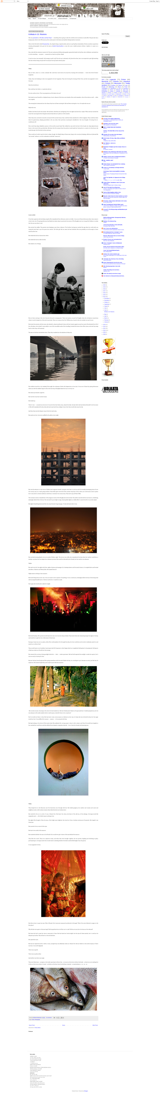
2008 (104, 334)
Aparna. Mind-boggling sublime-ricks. (112, 192)
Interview (126, 95)
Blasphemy (113, 88)
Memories (117, 83)
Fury (120, 88)
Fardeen (113, 85)
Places (120, 85)
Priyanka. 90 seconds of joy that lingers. (112, 134)
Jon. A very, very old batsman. (110, 228)
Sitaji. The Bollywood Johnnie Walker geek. (113, 204)
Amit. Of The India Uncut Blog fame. (111, 187)
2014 (104, 296)
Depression (120, 96)
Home (63, 1025)
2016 (104, 292)
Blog (30, 18)
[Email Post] (54, 1017)
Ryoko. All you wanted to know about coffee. (113, 246)
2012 (104, 326)
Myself (34, 18)
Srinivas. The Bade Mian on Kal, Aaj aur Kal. (113, 130)
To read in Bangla (42, 18)
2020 (104, 285)
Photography (37, 1019)
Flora (115, 95)
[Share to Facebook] (61, 1017)
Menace (105, 267)
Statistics (108, 96)
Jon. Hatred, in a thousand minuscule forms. (113, 276)
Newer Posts (32, 1025)
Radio (103, 98)
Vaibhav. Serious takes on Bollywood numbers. (114, 156)
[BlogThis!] (58, 1017)
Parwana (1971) (106, 244)
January (106, 322)
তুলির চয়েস (105, 128)
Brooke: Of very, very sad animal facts (112, 239)
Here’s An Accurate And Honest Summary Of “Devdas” (114, 263)
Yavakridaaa (105, 210)
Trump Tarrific (106, 168)
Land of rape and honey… (108, 237)
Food (125, 87)
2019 (104, 287)
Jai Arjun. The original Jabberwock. (111, 118)
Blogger (86, 1091)
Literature (126, 81)
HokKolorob (104, 94)
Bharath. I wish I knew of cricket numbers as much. (115, 196)
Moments (105, 81)
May (105, 314)
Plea (129, 94)
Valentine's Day (106, 271)
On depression (73, 18)
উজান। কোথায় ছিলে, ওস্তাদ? (108, 160)
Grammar (118, 91)
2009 (104, 332)
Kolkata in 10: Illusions (37, 34)
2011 (104, 328)
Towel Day (125, 89)
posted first (35, 38)
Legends (113, 79)
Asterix (104, 95)
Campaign (126, 96)
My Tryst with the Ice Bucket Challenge (111, 193)
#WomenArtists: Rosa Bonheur (109, 135)
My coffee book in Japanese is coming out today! (113, 247)
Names (111, 91)
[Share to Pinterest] (63, 1017)
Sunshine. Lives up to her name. (110, 123)
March (105, 318)
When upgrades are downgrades (110, 124)
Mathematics (118, 94)
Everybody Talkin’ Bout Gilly (109, 226)
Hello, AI (105, 132)
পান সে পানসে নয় (105, 144)
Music (119, 87)
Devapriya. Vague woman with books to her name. (115, 201)
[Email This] (57, 1017)
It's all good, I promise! (107, 149)
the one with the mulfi (107, 202)
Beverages (110, 95)
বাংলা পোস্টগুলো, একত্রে (52, 18)
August (106, 306)
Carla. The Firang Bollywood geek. (111, 250)
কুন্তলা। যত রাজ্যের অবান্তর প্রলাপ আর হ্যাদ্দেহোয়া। (112, 127)
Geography (120, 95)
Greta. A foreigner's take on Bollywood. (112, 243)
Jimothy (105, 222)
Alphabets (104, 92)
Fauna (111, 89)
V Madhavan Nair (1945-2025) (109, 140)
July (105, 308)
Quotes (103, 96)
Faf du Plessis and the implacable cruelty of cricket (113, 229)
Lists (126, 85)
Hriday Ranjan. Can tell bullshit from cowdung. (114, 164)
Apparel (114, 96)
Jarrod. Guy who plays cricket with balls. (112, 224)
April (105, 316)
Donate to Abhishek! (62, 18)
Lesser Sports (111, 94)
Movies (124, 94)
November (106, 300)
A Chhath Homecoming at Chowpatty (110, 157)
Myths (121, 92)
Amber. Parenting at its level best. (111, 269)
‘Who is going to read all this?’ (109, 165)
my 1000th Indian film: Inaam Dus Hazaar (111, 233)
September (107, 304)
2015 (104, 294)
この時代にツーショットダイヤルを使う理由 (112, 180)
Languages (104, 89)
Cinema (116, 81)
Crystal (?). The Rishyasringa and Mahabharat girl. (115, 209)
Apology (109, 92)
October (106, 302)
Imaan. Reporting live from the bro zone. (112, 262)
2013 (104, 324)
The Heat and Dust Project (46, 38)
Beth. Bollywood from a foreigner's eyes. (113, 232)
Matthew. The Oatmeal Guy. (109, 221)
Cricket (107, 83)
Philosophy (125, 91)
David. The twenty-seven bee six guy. (112, 273)
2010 (104, 330)
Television (126, 92)
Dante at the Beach (107, 260)
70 (105, 60)
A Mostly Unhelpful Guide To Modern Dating (112, 185)
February (118, 89)
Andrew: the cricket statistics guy (111, 254)
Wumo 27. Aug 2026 (107, 218)
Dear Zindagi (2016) (107, 251)
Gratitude (115, 92)
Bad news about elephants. (108, 240)
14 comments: (49, 1017)
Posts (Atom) (37, 1027)
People (103, 87)
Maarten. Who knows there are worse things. (113, 235)
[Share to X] (60, 1017)
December (106, 298)
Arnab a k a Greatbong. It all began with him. (113, 167)
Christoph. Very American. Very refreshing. (113, 259)
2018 (104, 289)
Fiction (33, 1019)
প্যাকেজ (104, 161)
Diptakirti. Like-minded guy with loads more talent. (115, 151)
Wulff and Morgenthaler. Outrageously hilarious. (114, 217)
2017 (104, 290)
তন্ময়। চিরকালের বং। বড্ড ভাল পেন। (109, 143)
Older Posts (95, 1025)
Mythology (111, 87)
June (105, 310)
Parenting (125, 88)
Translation (105, 88)
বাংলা (103, 79)
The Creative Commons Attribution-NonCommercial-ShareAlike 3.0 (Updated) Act (114, 105)
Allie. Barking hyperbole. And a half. (111, 266)
